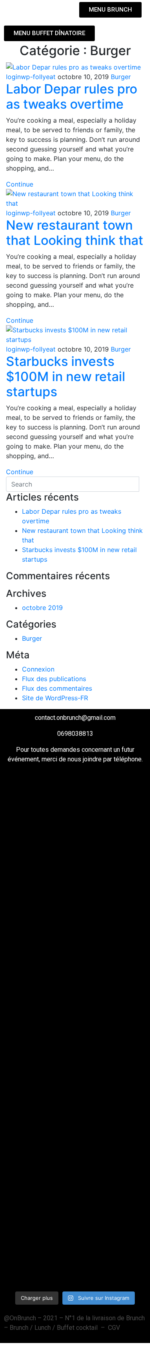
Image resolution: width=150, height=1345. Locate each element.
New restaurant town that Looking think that (74, 232)
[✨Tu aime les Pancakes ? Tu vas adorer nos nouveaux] (39, 856)
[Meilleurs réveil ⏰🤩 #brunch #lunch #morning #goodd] (111, 1078)
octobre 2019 (42, 608)
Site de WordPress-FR (55, 698)
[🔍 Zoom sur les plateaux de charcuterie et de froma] (39, 990)
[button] (37, 9)
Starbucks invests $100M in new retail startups (65, 377)
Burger (121, 77)
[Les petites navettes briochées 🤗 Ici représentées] (111, 841)
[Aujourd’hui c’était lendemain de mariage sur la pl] (39, 1189)
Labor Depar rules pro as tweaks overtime (71, 96)
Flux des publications (54, 679)
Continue (19, 184)
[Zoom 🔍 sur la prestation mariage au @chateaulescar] (111, 1203)
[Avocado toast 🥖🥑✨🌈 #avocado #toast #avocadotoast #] (39, 1087)
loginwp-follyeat (31, 77)
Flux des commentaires (57, 688)
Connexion (38, 669)
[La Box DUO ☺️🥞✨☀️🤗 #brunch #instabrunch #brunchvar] (111, 971)
